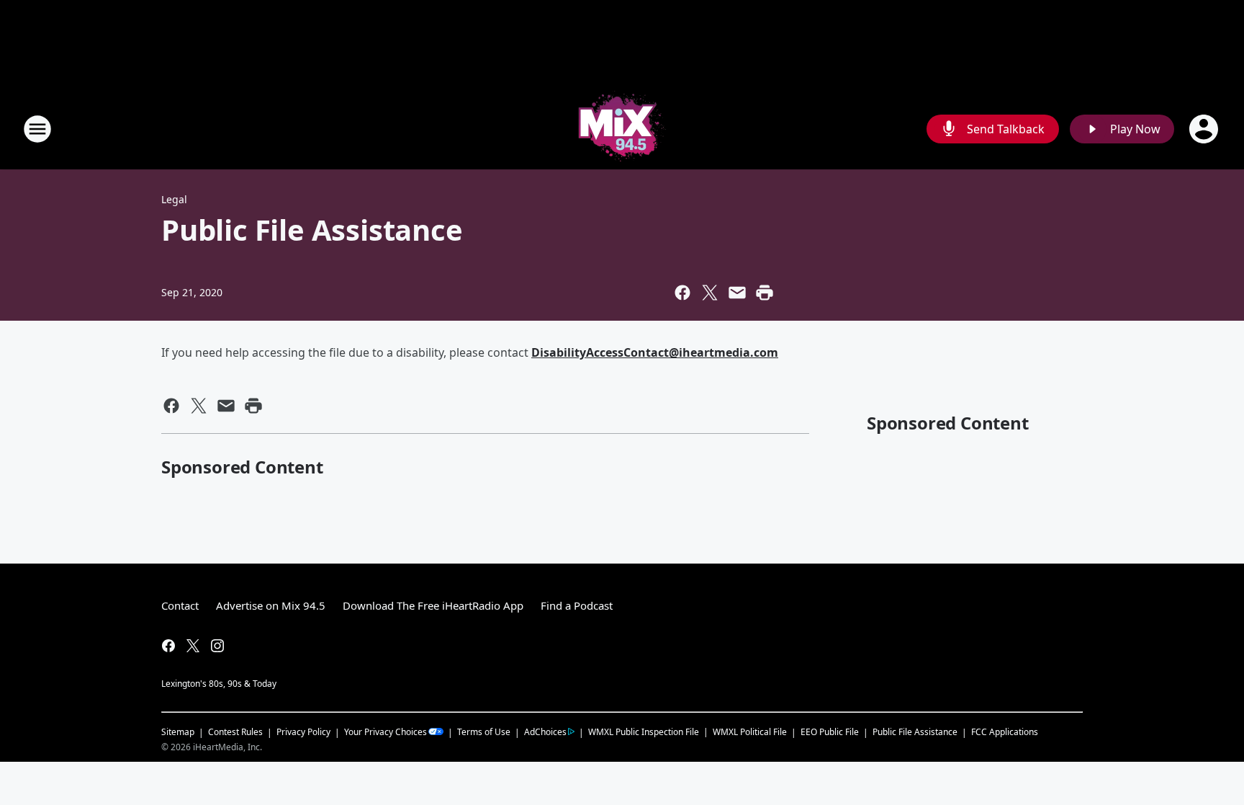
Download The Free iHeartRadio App (433, 605)
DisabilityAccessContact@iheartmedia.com (654, 352)
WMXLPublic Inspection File (643, 731)
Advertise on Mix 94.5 (270, 605)
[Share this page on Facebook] (682, 293)
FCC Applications (1004, 731)
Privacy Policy (303, 732)
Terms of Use (483, 732)
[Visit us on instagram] (217, 645)
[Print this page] (764, 293)
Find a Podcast (577, 605)
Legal (174, 199)
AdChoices (545, 732)
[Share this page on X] (710, 293)
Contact (180, 605)
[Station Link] (622, 128)
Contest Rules (235, 732)
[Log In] (1205, 129)
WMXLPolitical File (750, 732)
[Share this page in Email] (737, 293)
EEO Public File (830, 732)
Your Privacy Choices (385, 732)
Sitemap (177, 732)
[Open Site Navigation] (37, 129)
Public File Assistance (915, 732)
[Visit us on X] (193, 645)
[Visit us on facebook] (168, 645)
